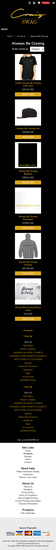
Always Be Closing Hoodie (28, 263)
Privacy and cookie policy (29, 543)
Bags (28, 373)
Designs (28, 456)
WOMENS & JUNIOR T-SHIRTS (28, 352)
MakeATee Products (28, 366)
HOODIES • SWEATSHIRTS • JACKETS (28, 356)
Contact (28, 462)
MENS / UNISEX (28, 349)
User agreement (47, 541)
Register (34, 3)
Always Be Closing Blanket (28, 172)
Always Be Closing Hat (28, 128)
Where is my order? (28, 477)
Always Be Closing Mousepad (28, 218)
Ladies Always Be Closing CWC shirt (28, 84)
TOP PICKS (28, 345)
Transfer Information (28, 503)
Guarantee (28, 474)
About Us (28, 486)
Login (29, 3)
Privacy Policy (28, 492)
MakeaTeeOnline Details (28, 471)
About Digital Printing (28, 498)
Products (21, 36)
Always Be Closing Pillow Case (28, 309)
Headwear (28, 369)
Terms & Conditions (28, 495)
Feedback (28, 489)
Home (10, 36)
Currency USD (53, 2)
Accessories (28, 376)
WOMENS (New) (28, 380)
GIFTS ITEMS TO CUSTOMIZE (28, 359)
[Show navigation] (28, 29)
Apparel (28, 362)
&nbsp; (28, 67)
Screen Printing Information (28, 500)
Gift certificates (28, 513)
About (28, 459)
